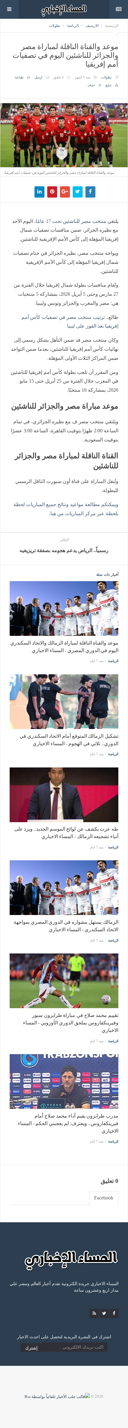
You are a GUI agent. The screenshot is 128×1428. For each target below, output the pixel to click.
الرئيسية (111, 25)
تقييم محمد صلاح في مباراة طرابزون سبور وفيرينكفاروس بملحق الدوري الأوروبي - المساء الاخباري (70, 1023)
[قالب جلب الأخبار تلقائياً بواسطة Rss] (57, 1396)
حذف (91, 85)
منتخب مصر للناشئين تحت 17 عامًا (71, 221)
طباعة (19, 77)
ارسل (38, 77)
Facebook (103, 1197)
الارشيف (91, 25)
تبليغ (109, 85)
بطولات (54, 25)
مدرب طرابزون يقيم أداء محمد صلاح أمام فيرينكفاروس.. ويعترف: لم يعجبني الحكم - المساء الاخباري (68, 1123)
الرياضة (73, 25)
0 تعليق (58, 77)
